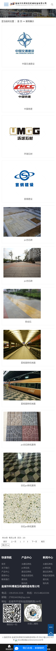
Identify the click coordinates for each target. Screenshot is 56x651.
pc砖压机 (25, 568)
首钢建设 (28, 199)
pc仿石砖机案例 (28, 444)
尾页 (43, 542)
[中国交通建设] (28, 43)
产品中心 (5, 572)
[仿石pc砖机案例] (28, 467)
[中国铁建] (28, 88)
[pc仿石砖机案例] (28, 426)
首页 (5, 542)
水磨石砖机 (26, 564)
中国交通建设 (28, 64)
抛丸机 (24, 583)
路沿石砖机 (26, 572)
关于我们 (5, 568)
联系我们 (5, 579)
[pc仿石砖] (28, 222)
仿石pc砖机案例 (28, 485)
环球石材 (28, 154)
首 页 (19, 21)
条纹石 (28, 322)
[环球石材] (28, 134)
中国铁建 (28, 109)
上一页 (13, 542)
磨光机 (24, 579)
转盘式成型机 (27, 575)
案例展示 (30, 21)
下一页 (34, 542)
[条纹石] (28, 303)
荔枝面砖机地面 (28, 363)
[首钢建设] (28, 179)
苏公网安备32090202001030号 (30, 640)
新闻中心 (5, 575)
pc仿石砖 (28, 240)
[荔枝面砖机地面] (28, 344)
